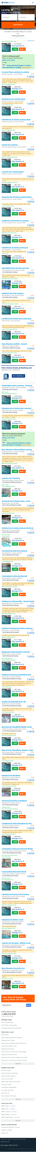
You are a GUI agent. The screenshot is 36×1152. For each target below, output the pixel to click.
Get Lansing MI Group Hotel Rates (18, 38)
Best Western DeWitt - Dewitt (14, 344)
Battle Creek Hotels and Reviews (10, 1081)
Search (28, 1005)
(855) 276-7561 (8, 60)
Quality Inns (4, 1133)
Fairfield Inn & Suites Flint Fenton (15, 894)
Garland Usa (5, 1034)
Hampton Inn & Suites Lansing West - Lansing (17, 197)
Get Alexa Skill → (27, 67)
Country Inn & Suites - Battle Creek (16, 943)
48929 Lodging (5, 1114)
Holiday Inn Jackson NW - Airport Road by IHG (18, 601)
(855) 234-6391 (13, 1145)
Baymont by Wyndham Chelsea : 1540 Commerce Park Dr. (17, 750)
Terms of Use (17, 1139)
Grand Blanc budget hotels (8, 1087)
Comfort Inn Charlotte (11, 478)
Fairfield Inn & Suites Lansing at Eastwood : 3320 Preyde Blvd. (15, 248)
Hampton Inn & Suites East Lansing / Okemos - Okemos (17, 408)
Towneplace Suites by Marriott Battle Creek (17, 849)
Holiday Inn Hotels (6, 1130)
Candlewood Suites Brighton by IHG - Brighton (17, 823)
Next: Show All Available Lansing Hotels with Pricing (14, 998)
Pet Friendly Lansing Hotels (9, 1025)
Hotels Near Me (5, 1141)
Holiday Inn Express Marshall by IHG (16, 675)
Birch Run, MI (5, 1093)
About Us (10, 1139)
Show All (18, 1063)
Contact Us (4, 1139)
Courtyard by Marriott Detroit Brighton (14, 872)
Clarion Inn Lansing (10, 145)
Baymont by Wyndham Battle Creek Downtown (17, 727)
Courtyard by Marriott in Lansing (10, 1127)
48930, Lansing (5, 1111)
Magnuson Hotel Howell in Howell (16, 652)
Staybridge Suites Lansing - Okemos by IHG (17, 385)
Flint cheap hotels (6, 1084)
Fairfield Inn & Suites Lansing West (16, 120)
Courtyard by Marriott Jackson (14, 551)
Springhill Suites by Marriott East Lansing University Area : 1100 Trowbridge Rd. (15, 268)
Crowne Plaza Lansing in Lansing (15, 72)
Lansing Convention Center (9, 1046)
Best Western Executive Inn (13, 968)
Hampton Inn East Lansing (12, 293)
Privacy (23, 1139)
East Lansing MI (6, 1070)
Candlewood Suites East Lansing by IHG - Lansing (16, 319)
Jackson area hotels (7, 1079)
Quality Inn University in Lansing (15, 221)
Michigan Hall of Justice (8, 1040)
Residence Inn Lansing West (13, 99)
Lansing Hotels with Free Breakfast (11, 1028)
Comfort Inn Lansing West (13, 172)
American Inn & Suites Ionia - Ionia (16, 501)
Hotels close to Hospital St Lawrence (11, 1037)
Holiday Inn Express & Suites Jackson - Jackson (17, 628)
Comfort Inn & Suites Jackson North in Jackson (17, 528)
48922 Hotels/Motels (7, 1117)
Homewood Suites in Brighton (14, 801)
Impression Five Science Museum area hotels (14, 1057)
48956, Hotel (4, 1109)
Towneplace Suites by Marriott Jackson (14, 576)
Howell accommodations (8, 1076)
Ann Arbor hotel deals (7, 1090)
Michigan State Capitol (7, 1049)
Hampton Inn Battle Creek (12, 920)
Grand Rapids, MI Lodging (8, 1096)
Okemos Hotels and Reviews (9, 1073)
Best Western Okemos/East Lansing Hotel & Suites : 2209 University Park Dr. (17, 449)
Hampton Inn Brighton (11, 775)
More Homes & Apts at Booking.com (17, 368)
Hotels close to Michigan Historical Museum (13, 1043)
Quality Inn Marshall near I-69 (14, 702)
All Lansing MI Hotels (7, 1022)
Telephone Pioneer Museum (9, 1054)
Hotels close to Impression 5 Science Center (14, 1060)
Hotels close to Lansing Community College (13, 1052)
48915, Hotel (4, 1106)
